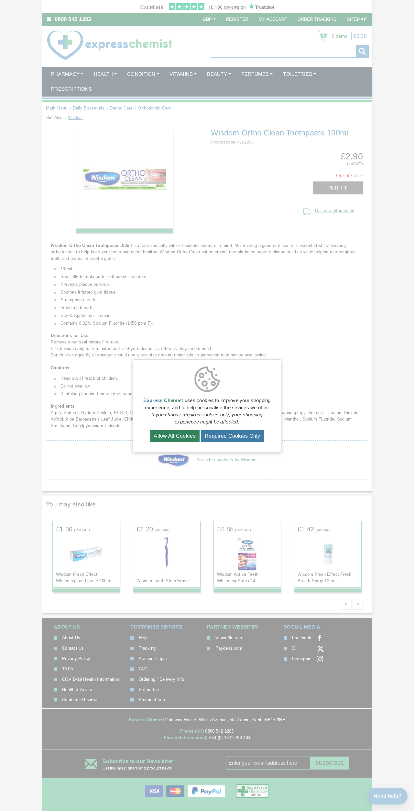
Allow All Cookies (175, 436)
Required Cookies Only (232, 436)
